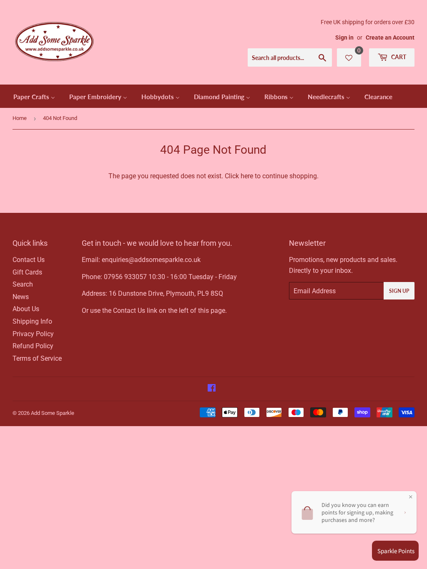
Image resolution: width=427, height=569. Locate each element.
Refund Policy (33, 346)
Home (20, 118)
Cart (398, 56)
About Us (26, 309)
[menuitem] (34, 96)
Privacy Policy (33, 334)
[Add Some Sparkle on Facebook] (211, 389)
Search (23, 284)
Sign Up (399, 291)
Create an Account (390, 37)
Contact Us (29, 260)
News (21, 297)
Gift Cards (27, 272)
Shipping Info (32, 321)
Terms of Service (37, 358)
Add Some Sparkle (52, 413)
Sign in (344, 37)
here (247, 176)
